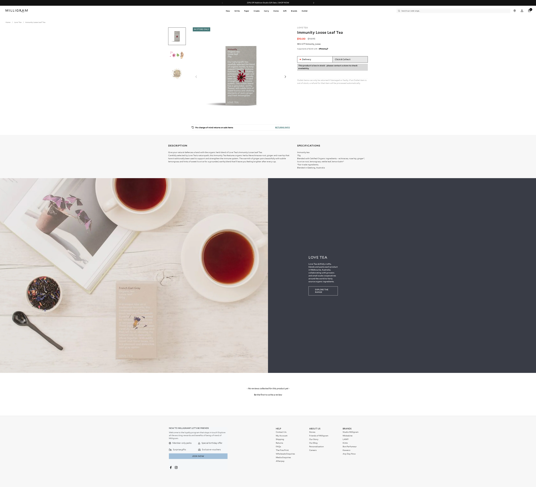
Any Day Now (349, 454)
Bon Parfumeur (350, 446)
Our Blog (313, 443)
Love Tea (302, 28)
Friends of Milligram (318, 436)
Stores (312, 432)
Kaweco (346, 450)
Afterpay (280, 461)
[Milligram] (17, 10)
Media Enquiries (283, 457)
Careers (313, 450)
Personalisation (316, 446)
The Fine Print (282, 450)
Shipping (280, 439)
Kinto (345, 443)
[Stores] (514, 11)
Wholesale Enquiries (285, 454)
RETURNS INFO (282, 127)
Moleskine (347, 436)
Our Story (313, 439)
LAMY (346, 439)
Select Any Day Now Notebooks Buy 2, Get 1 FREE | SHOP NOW (268, 3)
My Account (281, 436)
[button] (530, 11)
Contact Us (281, 432)
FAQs (278, 446)
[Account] (522, 11)
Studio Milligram (350, 432)
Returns (279, 443)
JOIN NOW (198, 456)
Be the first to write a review (268, 395)
